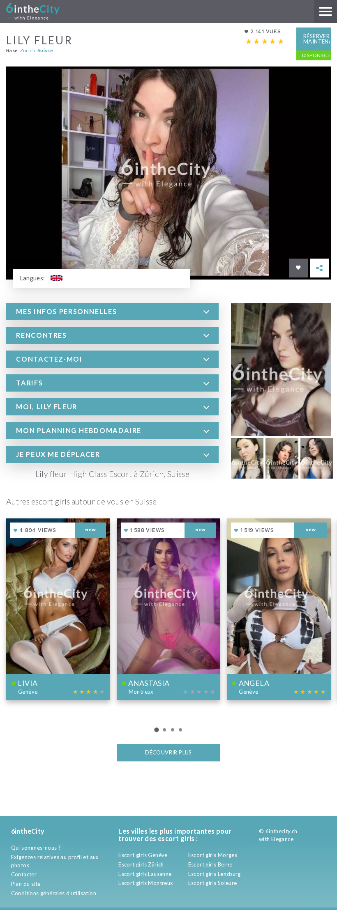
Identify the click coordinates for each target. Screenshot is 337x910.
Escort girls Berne (210, 864)
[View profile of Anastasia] (169, 609)
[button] (112, 311)
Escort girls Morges (212, 855)
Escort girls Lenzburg (214, 874)
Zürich (27, 50)
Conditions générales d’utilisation (53, 893)
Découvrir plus (168, 752)
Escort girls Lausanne (144, 874)
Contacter (24, 874)
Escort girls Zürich (141, 864)
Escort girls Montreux (145, 883)
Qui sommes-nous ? (36, 847)
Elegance (282, 839)
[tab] (112, 311)
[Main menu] (325, 11)
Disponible (316, 55)
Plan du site (26, 883)
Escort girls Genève (142, 855)
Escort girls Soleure (212, 883)
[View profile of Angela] (279, 609)
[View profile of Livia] (58, 609)
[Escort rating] (265, 42)
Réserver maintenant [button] (317, 39)
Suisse (45, 50)
